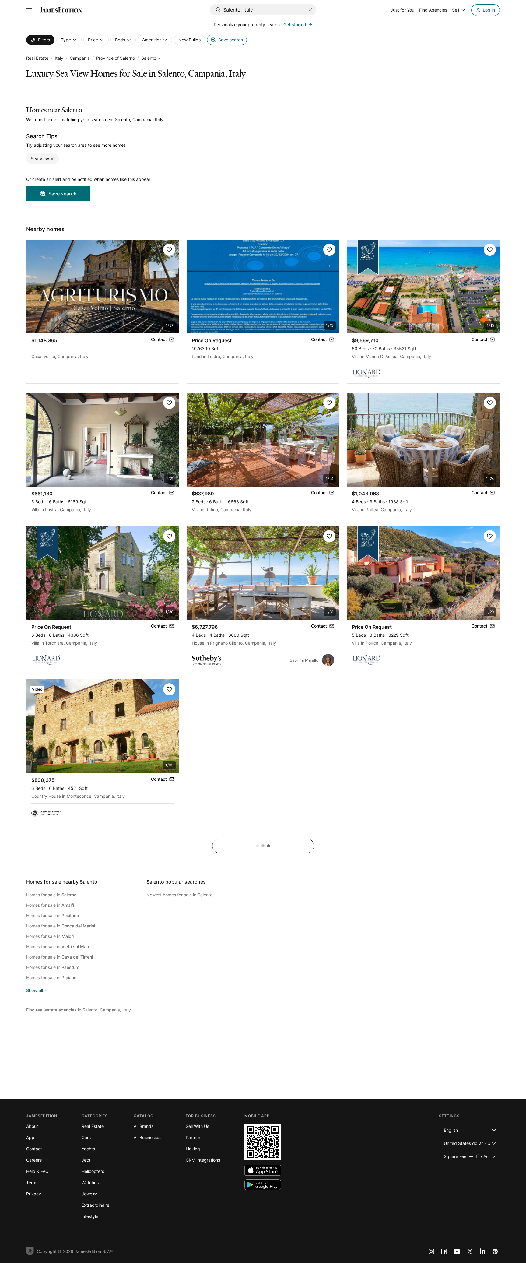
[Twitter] (469, 1251)
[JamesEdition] (61, 10)
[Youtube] (456, 1251)
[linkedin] (482, 1251)
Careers (34, 1160)
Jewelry (89, 1193)
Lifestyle (90, 1216)
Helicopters (93, 1171)
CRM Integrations (203, 1160)
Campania (80, 58)
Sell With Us (197, 1126)
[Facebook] (444, 1251)
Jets (86, 1160)
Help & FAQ (37, 1171)
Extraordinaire (95, 1205)
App (30, 1137)
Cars (86, 1137)
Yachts (88, 1148)
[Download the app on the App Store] (262, 1170)
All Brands (143, 1126)
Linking (193, 1148)
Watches (90, 1182)
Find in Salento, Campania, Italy (78, 1009)
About (32, 1126)
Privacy (33, 1193)
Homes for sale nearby (61, 882)
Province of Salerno (115, 58)
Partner (193, 1137)
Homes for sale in (51, 894)
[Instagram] (431, 1251)
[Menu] (29, 10)
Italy (59, 58)
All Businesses (147, 1137)
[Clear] (310, 9)
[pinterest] (495, 1251)
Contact (34, 1148)
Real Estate (37, 58)
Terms (32, 1182)
